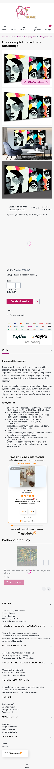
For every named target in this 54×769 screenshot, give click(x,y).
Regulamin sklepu (9, 712)
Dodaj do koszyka (20, 301)
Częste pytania (8, 707)
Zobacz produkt (14, 582)
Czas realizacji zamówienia (13, 610)
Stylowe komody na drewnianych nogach (19, 633)
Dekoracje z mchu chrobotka (14, 689)
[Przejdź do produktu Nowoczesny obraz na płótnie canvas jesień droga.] (27, 556)
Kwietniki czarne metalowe (13, 675)
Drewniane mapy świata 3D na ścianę (18, 658)
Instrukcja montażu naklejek (14, 621)
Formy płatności (9, 613)
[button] (19, 463)
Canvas (9, 310)
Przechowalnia (8, 729)
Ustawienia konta (9, 732)
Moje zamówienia (9, 726)
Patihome (4, 37)
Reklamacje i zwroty (10, 618)
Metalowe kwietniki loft (12, 670)
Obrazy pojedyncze (45, 37)
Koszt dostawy (8, 616)
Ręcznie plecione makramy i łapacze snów (20, 692)
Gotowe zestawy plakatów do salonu (18, 652)
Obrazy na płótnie (30, 37)
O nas (4, 743)
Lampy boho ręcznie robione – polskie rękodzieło (23, 687)
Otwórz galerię (38, 82)
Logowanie (6, 724)
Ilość (9, 281)
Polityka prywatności (11, 709)
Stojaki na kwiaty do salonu (13, 672)
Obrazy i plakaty (16, 37)
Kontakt (5, 746)
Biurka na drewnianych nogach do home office (21, 635)
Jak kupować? (8, 704)
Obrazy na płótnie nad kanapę (15, 655)
